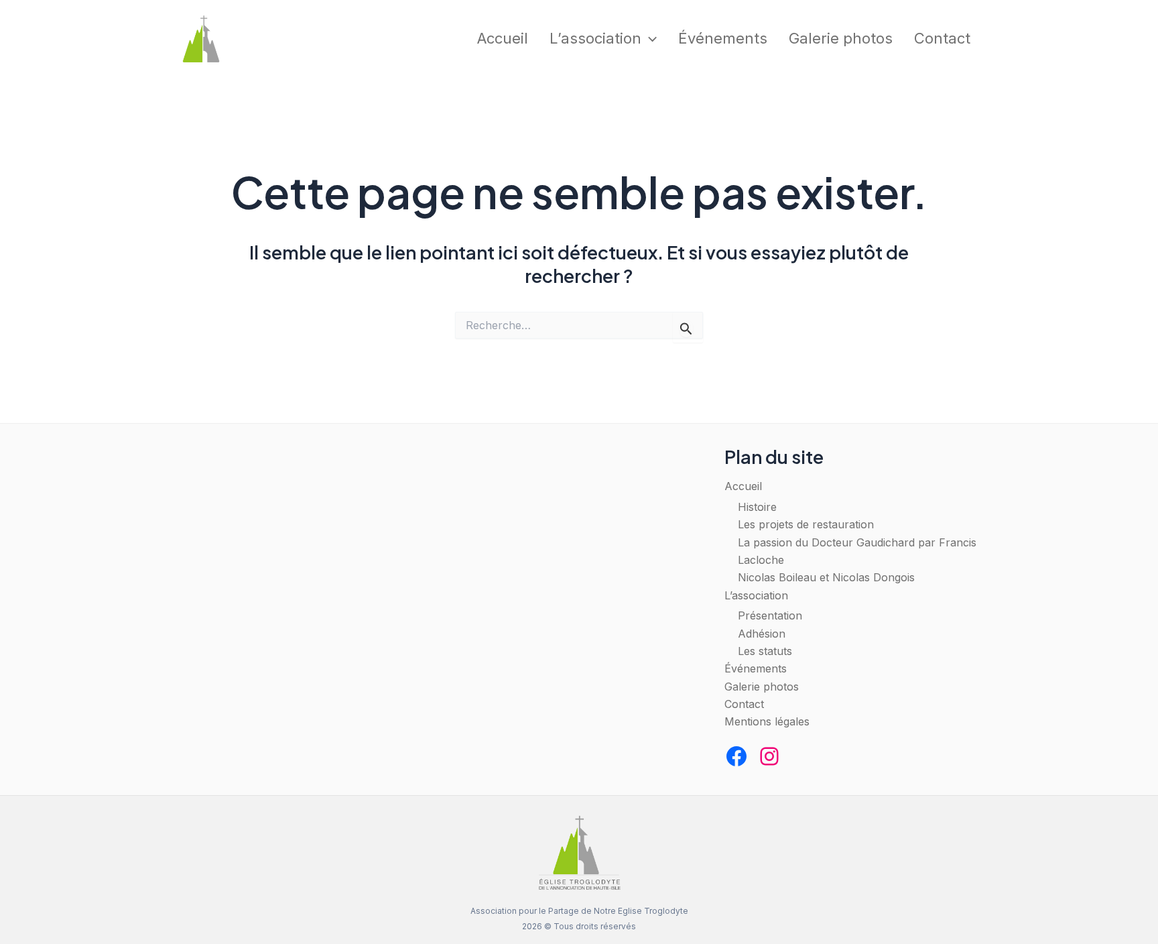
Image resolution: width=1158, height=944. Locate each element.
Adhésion (761, 633)
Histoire (757, 507)
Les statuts (765, 651)
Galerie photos (841, 38)
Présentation (770, 615)
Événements (722, 38)
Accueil (502, 38)
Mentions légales (767, 721)
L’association (595, 38)
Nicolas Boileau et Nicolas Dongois (826, 577)
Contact (942, 38)
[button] (649, 38)
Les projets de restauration (806, 524)
